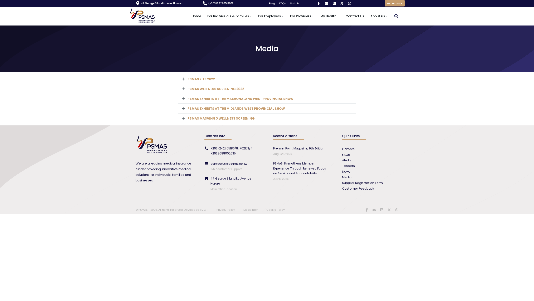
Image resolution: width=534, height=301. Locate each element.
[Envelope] (326, 3)
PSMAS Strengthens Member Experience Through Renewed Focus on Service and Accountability (299, 168)
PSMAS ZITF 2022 (201, 79)
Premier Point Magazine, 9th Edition (298, 148)
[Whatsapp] (349, 3)
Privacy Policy (226, 210)
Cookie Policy (275, 210)
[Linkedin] (334, 3)
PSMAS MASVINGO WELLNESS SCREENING (221, 118)
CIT (206, 210)
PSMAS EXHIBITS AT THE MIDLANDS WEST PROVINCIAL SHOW (236, 108)
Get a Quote (394, 3)
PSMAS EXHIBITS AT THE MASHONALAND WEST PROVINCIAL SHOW (240, 98)
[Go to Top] (528, 295)
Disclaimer (250, 210)
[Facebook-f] (318, 3)
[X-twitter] (342, 3)
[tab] (267, 79)
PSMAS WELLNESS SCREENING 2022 (216, 89)
